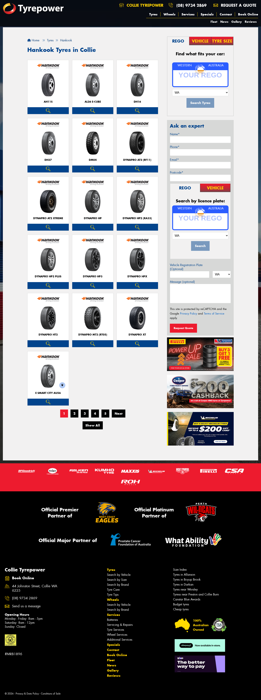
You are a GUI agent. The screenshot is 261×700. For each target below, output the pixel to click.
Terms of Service (214, 313)
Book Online (248, 14)
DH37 (48, 160)
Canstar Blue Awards (186, 599)
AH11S (48, 101)
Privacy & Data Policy (27, 693)
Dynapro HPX (137, 276)
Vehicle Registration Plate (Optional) (186, 267)
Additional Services (119, 640)
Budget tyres (181, 604)
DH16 (137, 101)
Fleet (214, 21)
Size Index (180, 570)
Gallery (236, 21)
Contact (226, 14)
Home (35, 40)
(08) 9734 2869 (191, 5)
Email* (174, 160)
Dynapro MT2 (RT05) (92, 334)
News (224, 21)
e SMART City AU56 (48, 393)
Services (188, 14)
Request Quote (183, 328)
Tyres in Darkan (183, 585)
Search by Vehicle (118, 575)
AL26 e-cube (93, 101)
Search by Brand (118, 585)
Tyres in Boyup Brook (187, 580)
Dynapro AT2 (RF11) (137, 160)
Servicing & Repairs (120, 625)
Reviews (251, 21)
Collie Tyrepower (144, 5)
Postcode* (176, 173)
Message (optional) (182, 282)
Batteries (112, 620)
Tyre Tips (112, 595)
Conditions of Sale (51, 693)
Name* (175, 134)
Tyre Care (113, 590)
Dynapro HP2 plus (48, 276)
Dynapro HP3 (92, 276)
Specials (207, 14)
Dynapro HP (93, 218)
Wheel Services (117, 635)
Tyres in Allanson (184, 575)
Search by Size (117, 580)
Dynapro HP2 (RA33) (137, 218)
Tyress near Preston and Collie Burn (196, 594)
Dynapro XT (137, 334)
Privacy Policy (188, 313)
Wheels (169, 14)
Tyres (153, 14)
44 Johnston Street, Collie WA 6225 (34, 588)
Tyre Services (115, 630)
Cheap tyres (181, 609)
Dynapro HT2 (48, 334)
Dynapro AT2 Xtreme (48, 218)
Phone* (174, 147)
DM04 (93, 160)
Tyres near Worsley (185, 589)
